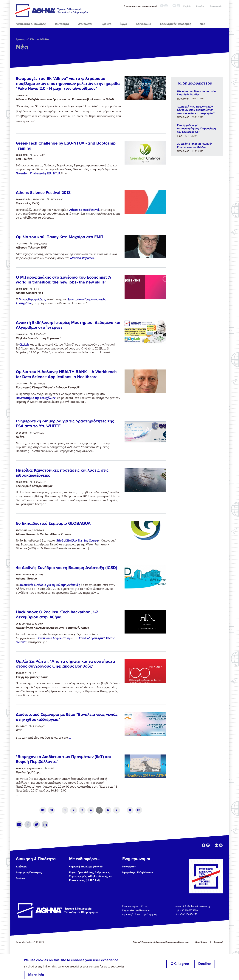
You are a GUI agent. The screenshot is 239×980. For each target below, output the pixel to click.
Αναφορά (218, 942)
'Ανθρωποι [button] (85, 24)
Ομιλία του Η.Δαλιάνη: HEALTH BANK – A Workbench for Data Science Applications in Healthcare (66, 374)
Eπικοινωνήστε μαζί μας (135, 906)
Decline (204, 963)
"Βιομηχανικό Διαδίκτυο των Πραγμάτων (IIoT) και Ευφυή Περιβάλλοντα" (63, 759)
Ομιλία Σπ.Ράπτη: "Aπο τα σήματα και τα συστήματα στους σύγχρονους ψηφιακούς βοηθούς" (65, 664)
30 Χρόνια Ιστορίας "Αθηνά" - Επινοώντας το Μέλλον (195, 145)
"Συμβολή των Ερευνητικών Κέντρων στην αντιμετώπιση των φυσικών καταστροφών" (196, 110)
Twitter (36, 824)
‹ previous (51, 810)
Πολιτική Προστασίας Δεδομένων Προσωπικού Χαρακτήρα (161, 942)
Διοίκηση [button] (21, 866)
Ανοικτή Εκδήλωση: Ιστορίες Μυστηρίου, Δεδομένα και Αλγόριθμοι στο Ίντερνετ (68, 325)
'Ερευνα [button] (106, 24)
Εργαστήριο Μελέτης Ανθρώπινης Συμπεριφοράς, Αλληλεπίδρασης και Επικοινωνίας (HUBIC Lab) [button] (90, 876)
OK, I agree (180, 963)
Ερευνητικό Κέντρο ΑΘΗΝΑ (32, 39)
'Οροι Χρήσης (201, 942)
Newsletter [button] (129, 866)
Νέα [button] (202, 24)
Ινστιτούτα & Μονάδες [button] (31, 24)
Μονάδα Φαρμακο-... (83, 258)
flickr (174, 5)
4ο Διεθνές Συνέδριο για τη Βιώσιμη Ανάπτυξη (49, 585)
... (70, 737)
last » (138, 810)
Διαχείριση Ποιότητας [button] (29, 872)
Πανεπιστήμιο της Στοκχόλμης (35, 398)
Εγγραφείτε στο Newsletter (136, 910)
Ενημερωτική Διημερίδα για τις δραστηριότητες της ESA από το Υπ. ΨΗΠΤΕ (65, 424)
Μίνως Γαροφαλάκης (32, 299)
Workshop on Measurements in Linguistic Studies (196, 93)
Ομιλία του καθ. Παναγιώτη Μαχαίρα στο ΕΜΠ (59, 237)
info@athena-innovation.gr (197, 906)
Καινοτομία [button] (143, 24)
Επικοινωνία (216, 6)
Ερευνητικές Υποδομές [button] (175, 24)
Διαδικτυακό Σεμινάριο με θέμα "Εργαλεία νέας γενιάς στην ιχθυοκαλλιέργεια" (67, 717)
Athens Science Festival (84, 209)
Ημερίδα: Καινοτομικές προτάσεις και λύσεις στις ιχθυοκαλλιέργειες (62, 473)
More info (36, 975)
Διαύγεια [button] (21, 878)
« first (42, 810)
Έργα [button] (123, 24)
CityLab (24, 344)
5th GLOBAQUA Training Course (77, 540)
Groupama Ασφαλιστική (54, 638)
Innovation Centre (52, 10)
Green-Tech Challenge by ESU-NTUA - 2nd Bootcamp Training (66, 146)
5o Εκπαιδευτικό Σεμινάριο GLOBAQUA (53, 523)
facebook (162, 5)
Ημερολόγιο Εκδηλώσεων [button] (137, 872)
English (187, 6)
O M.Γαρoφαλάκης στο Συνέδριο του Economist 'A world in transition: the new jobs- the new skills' (63, 280)
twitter (170, 5)
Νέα (22, 47)
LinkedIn (45, 824)
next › (130, 810)
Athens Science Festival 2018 (43, 192)
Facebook (27, 824)
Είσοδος (200, 6)
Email (19, 824)
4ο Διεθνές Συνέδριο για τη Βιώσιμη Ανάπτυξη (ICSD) (66, 567)
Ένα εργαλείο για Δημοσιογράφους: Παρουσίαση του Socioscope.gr (196, 128)
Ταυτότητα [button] (62, 24)
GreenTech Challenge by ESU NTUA (38, 173)
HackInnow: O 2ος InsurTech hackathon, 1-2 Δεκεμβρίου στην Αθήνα (57, 614)
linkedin (166, 5)
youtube (178, 5)
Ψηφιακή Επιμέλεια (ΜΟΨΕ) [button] (86, 866)
